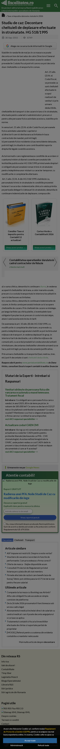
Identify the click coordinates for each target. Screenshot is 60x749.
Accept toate (30, 740)
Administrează (16, 745)
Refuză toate (43, 745)
